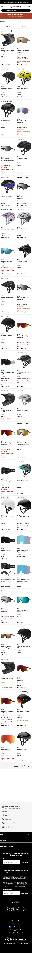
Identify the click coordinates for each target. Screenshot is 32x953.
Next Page (26, 766)
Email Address (7, 859)
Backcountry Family (6, 846)
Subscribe (24, 862)
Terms (16, 886)
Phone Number (7, 889)
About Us (3, 840)
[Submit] (2, 10)
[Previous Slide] (1, 2)
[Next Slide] (31, 2)
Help (1, 835)
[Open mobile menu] (2, 7)
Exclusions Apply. (7, 877)
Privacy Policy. (22, 886)
